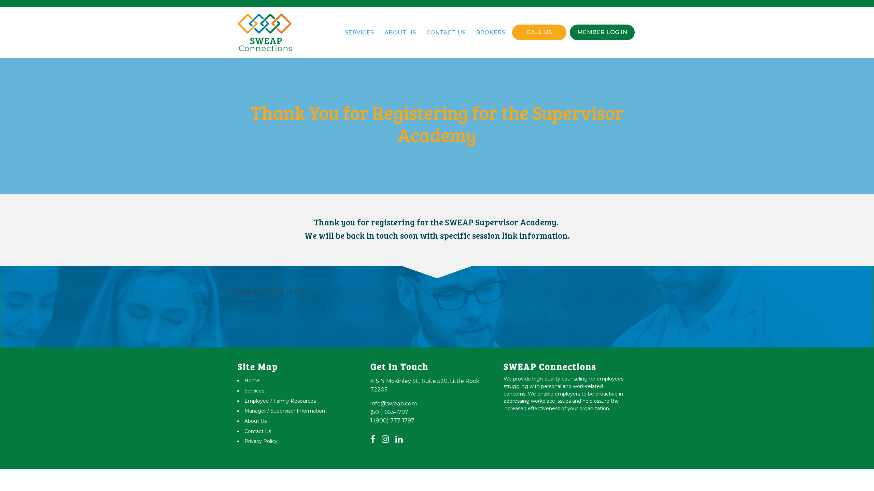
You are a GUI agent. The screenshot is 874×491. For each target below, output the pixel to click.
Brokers (491, 32)
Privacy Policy (261, 441)
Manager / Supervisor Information (284, 411)
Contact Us (446, 32)
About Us (400, 32)
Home (252, 380)
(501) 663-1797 (389, 412)
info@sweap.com (393, 403)
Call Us (539, 32)
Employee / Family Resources (280, 401)
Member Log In (602, 32)
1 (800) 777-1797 (392, 420)
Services (359, 32)
